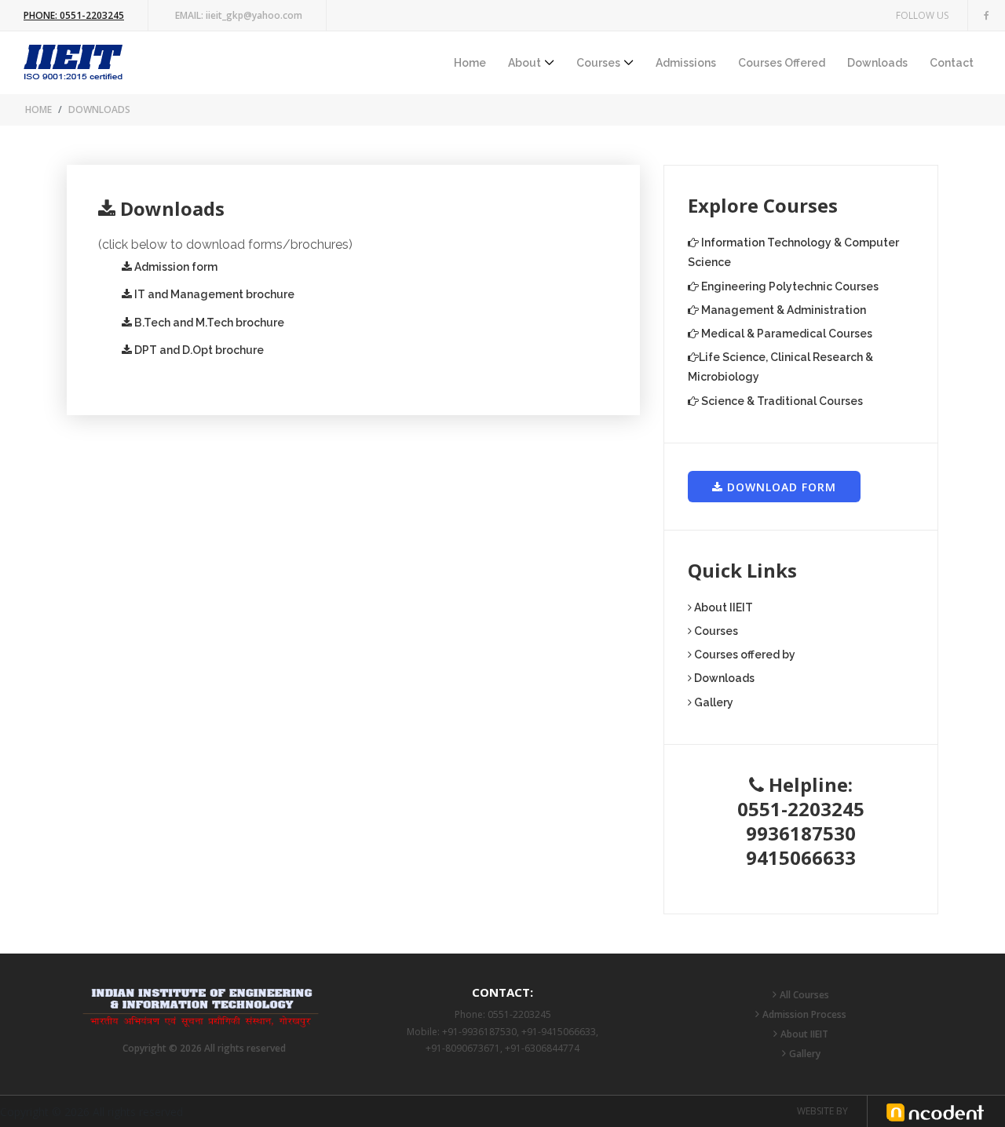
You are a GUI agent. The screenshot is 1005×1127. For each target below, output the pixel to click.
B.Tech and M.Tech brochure (208, 322)
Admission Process (804, 1014)
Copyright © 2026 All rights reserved (204, 1048)
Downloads (877, 63)
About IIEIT (722, 607)
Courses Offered (781, 63)
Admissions (686, 63)
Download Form (779, 487)
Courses (598, 63)
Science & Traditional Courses (781, 401)
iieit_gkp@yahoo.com (238, 15)
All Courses (804, 994)
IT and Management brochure (213, 294)
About (524, 63)
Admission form (174, 267)
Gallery (712, 702)
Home (470, 63)
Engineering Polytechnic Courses (789, 286)
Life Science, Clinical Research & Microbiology (780, 367)
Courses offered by (743, 654)
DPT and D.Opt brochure (198, 350)
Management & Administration (782, 310)
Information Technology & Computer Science (793, 252)
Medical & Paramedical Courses (785, 333)
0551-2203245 (74, 15)
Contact (952, 63)
